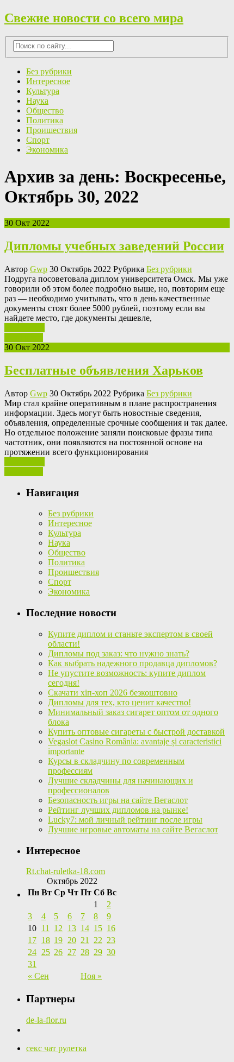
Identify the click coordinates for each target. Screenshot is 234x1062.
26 (58, 952)
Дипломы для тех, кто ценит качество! (119, 702)
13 (71, 928)
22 (98, 940)
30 (111, 952)
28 (85, 952)
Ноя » (91, 976)
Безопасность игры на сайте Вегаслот (118, 800)
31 (32, 964)
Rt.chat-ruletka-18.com (65, 871)
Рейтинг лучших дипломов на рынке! (118, 809)
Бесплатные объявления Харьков (103, 370)
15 (98, 928)
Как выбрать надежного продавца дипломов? (132, 663)
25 (45, 952)
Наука (37, 100)
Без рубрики (49, 71)
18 (45, 940)
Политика (44, 120)
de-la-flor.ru (46, 1020)
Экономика (47, 149)
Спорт (38, 139)
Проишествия (51, 130)
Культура (42, 91)
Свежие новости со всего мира (93, 18)
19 (58, 940)
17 (32, 940)
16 (111, 928)
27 (71, 952)
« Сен (38, 976)
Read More (23, 337)
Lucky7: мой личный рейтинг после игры (125, 819)
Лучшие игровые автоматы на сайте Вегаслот (133, 829)
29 (98, 952)
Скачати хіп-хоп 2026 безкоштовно (112, 692)
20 (71, 940)
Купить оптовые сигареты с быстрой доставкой (136, 731)
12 (58, 928)
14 (85, 928)
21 (85, 940)
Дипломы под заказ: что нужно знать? (118, 653)
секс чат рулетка (56, 1048)
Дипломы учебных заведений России (114, 246)
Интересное (48, 81)
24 (32, 952)
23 (111, 940)
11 (45, 928)
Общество (45, 110)
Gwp (38, 269)
